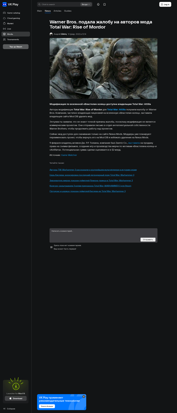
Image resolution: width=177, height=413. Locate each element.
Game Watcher (69, 155)
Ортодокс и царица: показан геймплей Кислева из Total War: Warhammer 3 (88, 191)
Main (39, 10)
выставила (134, 142)
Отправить (148, 239)
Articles (57, 10)
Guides (67, 10)
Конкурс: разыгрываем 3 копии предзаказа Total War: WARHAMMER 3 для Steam (90, 185)
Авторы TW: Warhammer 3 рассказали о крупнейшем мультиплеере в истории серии (93, 169)
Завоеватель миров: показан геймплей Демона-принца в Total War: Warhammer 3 (91, 180)
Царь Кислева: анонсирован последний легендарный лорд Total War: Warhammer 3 (92, 175)
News (48, 10)
